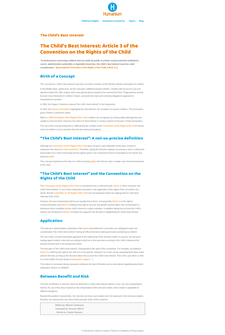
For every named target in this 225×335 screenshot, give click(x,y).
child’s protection (70, 149)
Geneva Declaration (61, 109)
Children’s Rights (90, 21)
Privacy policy (137, 331)
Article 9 (44, 252)
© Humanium (88, 331)
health (51, 156)
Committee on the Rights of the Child (71, 193)
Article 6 (65, 205)
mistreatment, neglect (80, 259)
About (98, 331)
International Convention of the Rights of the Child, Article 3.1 (87, 67)
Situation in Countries (114, 21)
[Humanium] (112, 10)
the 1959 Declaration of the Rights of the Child (66, 117)
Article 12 (67, 212)
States (86, 228)
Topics (132, 21)
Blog (141, 21)
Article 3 (117, 186)
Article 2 (116, 201)
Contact (105, 331)
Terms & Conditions (120, 331)
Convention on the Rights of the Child (120, 126)
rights (93, 161)
